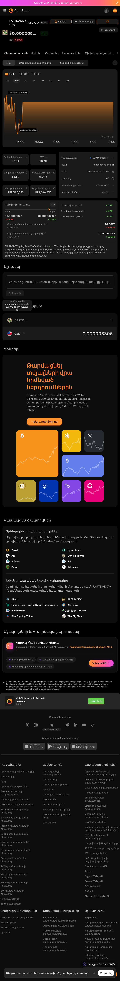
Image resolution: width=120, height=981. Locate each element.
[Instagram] (36, 727)
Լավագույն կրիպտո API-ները (58, 659)
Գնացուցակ (50, 779)
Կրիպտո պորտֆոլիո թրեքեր (18, 771)
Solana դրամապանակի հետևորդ (14, 835)
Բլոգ (3, 781)
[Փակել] (115, 3)
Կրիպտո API (99, 663)
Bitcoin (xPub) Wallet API (97, 896)
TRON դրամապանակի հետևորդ (14, 876)
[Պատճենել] (107, 158)
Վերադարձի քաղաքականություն (55, 948)
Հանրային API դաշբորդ (56, 809)
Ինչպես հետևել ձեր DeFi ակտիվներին (99, 932)
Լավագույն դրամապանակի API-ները (32, 666)
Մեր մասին (49, 822)
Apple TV (6, 932)
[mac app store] (83, 746)
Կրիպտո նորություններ (14, 786)
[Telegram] (107, 178)
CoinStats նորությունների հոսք (57, 816)
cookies (42, 973)
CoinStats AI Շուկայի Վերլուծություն (12, 793)
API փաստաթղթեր (53, 804)
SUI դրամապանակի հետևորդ (12, 892)
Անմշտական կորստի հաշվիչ (102, 787)
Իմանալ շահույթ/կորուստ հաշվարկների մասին (100, 940)
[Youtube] (84, 727)
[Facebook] (93, 727)
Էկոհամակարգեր (11, 903)
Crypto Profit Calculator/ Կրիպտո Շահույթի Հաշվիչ (100, 773)
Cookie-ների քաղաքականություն (55, 940)
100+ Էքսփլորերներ (96, 853)
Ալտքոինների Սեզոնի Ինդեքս (102, 843)
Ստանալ (96, 701)
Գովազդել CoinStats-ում (56, 794)
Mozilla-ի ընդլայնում (12, 927)
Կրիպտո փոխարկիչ (97, 792)
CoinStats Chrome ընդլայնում (17, 917)
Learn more (76, 2)
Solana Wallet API (94, 881)
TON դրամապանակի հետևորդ (13, 868)
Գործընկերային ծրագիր (15, 799)
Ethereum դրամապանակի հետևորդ (15, 852)
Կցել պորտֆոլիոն (44, 421)
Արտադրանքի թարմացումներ (52, 773)
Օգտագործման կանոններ (58, 925)
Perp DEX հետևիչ (10, 898)
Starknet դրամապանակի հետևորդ (15, 811)
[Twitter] (113, 178)
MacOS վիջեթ (8, 922)
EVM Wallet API (92, 886)
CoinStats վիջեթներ (95, 822)
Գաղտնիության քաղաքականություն (55, 932)
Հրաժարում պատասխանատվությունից (59, 919)
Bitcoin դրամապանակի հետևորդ (14, 884)
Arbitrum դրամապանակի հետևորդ (15, 827)
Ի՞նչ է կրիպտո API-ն (22, 659)
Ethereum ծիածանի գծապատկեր (96, 807)
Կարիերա (48, 789)
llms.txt (88, 871)
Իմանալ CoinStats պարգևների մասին (96, 956)
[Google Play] (58, 746)
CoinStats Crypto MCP (96, 866)
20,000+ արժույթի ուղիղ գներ (102, 848)
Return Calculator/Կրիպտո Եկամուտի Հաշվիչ (99, 781)
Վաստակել (7, 776)
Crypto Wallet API (94, 876)
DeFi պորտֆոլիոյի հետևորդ (17, 804)
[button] (107, 158)
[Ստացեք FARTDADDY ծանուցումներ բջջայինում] (107, 21)
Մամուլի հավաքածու (55, 784)
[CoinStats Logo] (19, 10)
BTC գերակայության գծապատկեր (97, 837)
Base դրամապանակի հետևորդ (13, 860)
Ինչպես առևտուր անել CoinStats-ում (98, 948)
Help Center (91, 917)
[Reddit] (67, 727)
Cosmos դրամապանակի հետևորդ (15, 843)
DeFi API (89, 891)
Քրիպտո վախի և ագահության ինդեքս (97, 815)
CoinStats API (49, 799)
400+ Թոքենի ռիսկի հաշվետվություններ (96, 860)
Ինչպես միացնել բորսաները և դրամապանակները (101, 924)
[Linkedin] (76, 727)
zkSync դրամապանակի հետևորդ (14, 819)
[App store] (34, 746)
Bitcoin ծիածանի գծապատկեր (94, 799)
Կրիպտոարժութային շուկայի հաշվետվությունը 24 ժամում (102, 828)
